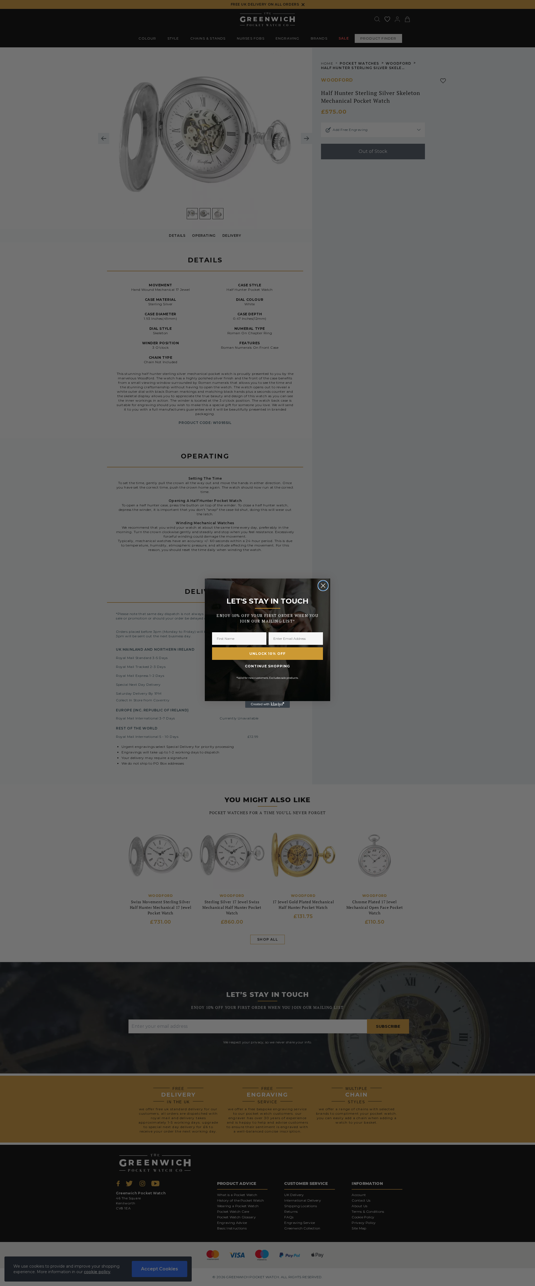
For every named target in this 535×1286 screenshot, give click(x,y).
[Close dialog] (323, 585)
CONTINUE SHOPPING (267, 666)
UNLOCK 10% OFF (267, 653)
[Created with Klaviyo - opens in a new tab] (267, 704)
